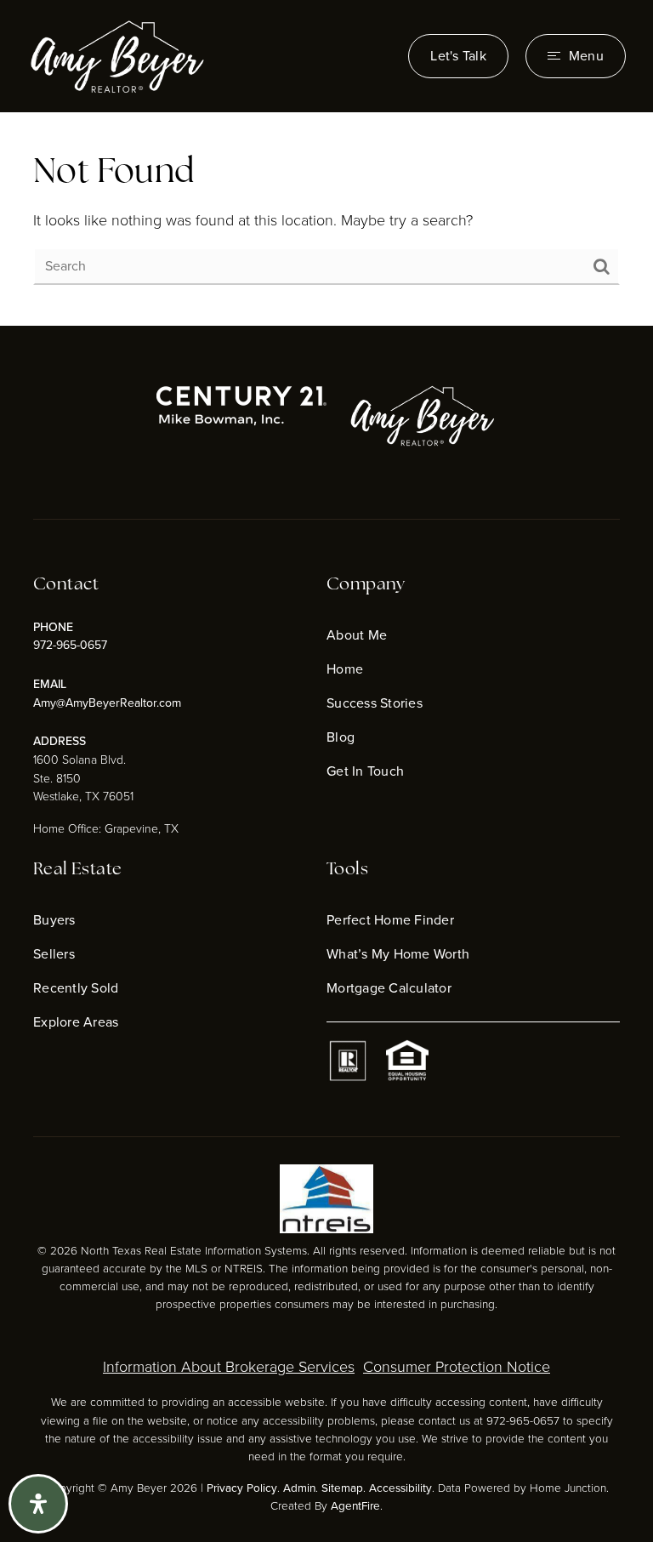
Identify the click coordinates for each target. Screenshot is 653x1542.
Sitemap (342, 1487)
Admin (299, 1487)
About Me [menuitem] (356, 635)
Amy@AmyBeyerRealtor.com (107, 703)
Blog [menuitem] (340, 737)
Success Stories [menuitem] (374, 703)
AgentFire (355, 1505)
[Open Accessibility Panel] (38, 1503)
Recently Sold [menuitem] (75, 988)
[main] (326, 219)
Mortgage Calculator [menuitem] (388, 988)
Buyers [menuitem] (54, 920)
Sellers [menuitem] (54, 954)
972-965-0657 (70, 645)
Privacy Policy (242, 1487)
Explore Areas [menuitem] (75, 1022)
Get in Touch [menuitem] (365, 771)
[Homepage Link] (117, 54)
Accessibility (400, 1487)
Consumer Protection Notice (456, 1367)
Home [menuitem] (344, 669)
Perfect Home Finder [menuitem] (390, 920)
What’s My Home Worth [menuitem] (397, 954)
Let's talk (458, 55)
